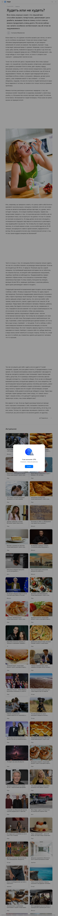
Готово (29, 466)
